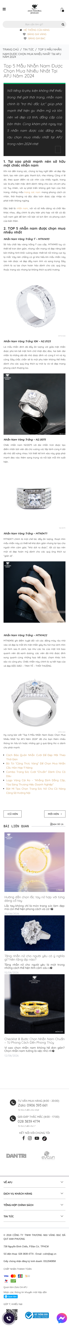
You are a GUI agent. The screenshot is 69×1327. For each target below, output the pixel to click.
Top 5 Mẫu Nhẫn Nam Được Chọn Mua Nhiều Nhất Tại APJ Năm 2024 (33, 71)
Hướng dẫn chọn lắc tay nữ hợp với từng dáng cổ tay (34, 899)
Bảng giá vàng (36, 34)
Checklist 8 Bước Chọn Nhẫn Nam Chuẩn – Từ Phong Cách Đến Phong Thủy (34, 1040)
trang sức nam (32, 192)
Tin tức (28, 49)
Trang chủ (11, 49)
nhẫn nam (22, 208)
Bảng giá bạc (36, 38)
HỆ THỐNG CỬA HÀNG (37, 30)
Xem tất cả (58, 824)
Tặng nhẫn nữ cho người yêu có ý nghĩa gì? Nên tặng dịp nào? (34, 957)
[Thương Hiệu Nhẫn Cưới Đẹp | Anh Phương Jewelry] (34, 9)
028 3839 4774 (29, 1121)
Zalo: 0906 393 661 (32, 1105)
